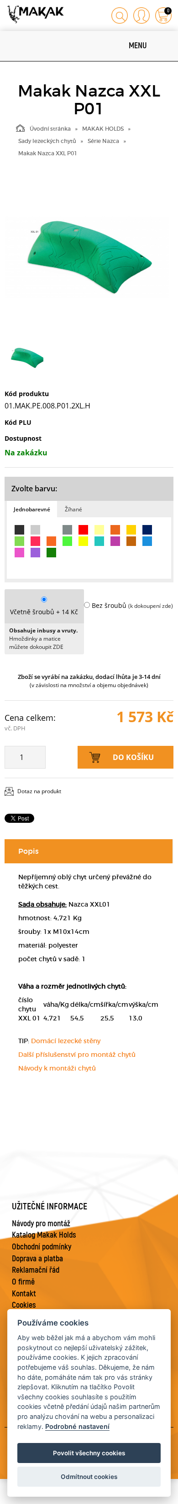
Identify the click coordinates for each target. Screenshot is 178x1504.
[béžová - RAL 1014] (99, 529)
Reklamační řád (35, 1270)
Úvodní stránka (50, 128)
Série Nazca (103, 141)
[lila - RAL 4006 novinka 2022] (115, 541)
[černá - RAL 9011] (19, 529)
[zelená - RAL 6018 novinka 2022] (19, 541)
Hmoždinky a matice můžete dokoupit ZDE (36, 643)
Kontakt (24, 1294)
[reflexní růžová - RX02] (35, 541)
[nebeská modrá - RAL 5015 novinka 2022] (147, 541)
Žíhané (73, 509)
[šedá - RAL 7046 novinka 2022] (67, 529)
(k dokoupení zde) (150, 606)
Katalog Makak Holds (44, 1235)
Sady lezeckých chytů (47, 141)
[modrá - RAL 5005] (147, 529)
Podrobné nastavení (77, 1426)
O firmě (23, 1282)
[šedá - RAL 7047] (35, 529)
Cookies (24, 1305)
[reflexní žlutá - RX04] (83, 541)
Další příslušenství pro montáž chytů (77, 1054)
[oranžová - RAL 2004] (115, 529)
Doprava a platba (37, 1259)
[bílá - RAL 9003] (51, 529)
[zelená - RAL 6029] (51, 552)
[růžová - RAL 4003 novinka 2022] (19, 552)
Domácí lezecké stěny (65, 1041)
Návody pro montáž (41, 1223)
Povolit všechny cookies (89, 1453)
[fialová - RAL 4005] (35, 552)
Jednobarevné (32, 509)
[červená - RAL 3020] (83, 529)
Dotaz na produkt (39, 791)
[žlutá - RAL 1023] (131, 529)
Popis (28, 851)
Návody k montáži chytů (57, 1068)
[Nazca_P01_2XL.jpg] (87, 257)
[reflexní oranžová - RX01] (51, 541)
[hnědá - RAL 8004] (131, 541)
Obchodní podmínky (41, 1247)
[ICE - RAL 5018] (99, 541)
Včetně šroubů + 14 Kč (44, 611)
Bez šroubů (109, 605)
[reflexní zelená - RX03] (67, 541)
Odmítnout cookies (89, 1476)
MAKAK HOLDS (103, 128)
